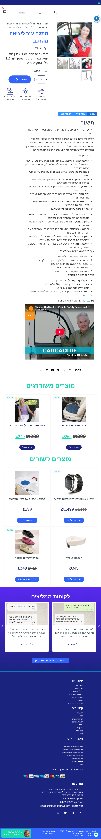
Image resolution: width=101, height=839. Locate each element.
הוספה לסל (20, 79)
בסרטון (86, 300)
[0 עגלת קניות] (4, 12)
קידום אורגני (47, 833)
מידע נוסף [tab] (80, 114)
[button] (99, 2)
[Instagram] (58, 812)
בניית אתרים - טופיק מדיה (84, 833)
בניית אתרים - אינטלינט (85, 835)
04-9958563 (66, 802)
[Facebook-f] (80, 812)
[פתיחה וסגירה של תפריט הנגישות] (97, 19)
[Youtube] (65, 812)
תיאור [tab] (92, 114)
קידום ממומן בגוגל (50, 831)
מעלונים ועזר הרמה (25, 23)
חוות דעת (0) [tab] (65, 114)
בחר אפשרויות (27, 579)
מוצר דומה (88, 295)
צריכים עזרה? (15, 832)
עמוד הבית (42, 23)
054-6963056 (69, 798)
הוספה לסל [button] (74, 447)
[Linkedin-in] (73, 812)
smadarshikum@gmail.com (55, 805)
